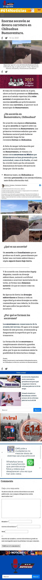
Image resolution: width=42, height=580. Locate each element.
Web (3, 531)
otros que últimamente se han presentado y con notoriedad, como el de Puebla (20, 157)
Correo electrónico (9, 526)
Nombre (5, 521)
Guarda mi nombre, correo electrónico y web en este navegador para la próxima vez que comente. (20, 539)
